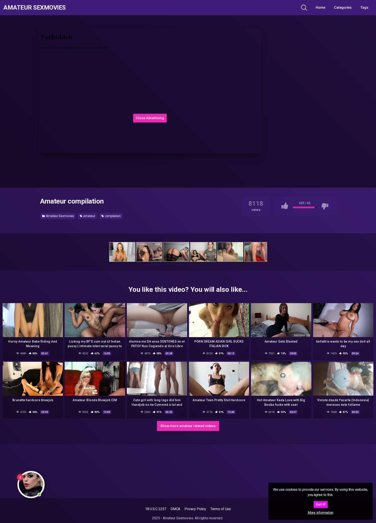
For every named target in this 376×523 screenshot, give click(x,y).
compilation (112, 216)
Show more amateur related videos (188, 426)
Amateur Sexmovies (34, 8)
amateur (89, 216)
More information (321, 513)
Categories (343, 7)
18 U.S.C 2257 (155, 509)
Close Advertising (150, 118)
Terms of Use (220, 509)
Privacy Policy (195, 509)
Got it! (321, 504)
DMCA (175, 509)
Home (320, 7)
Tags (364, 7)
